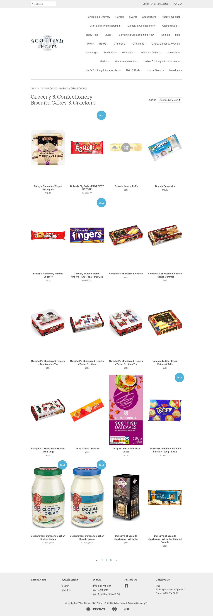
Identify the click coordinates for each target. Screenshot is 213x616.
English (165, 34)
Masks (103, 61)
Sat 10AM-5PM (100, 590)
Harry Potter (92, 34)
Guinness (127, 52)
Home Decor (155, 70)
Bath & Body (133, 70)
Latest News (38, 579)
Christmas (139, 43)
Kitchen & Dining (150, 52)
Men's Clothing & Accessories (102, 70)
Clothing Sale (170, 25)
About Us (66, 590)
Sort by (152, 99)
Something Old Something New (136, 34)
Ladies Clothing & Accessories (160, 61)
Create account (161, 3)
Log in (146, 3)
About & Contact (171, 17)
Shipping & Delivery (99, 17)
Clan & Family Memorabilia (105, 25)
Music (108, 34)
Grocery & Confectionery (141, 25)
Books (103, 43)
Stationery (109, 52)
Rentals (119, 17)
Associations (149, 17)
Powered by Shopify (138, 603)
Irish (177, 34)
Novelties (174, 70)
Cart (180, 3)
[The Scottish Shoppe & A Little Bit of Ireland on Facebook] (126, 586)
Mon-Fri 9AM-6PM (102, 585)
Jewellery (172, 52)
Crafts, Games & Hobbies (166, 43)
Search (65, 585)
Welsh (90, 43)
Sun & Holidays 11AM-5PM (106, 594)
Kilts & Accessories (125, 61)
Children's (120, 43)
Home (33, 88)
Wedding (91, 52)
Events (133, 17)
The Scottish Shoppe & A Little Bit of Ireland (105, 603)
